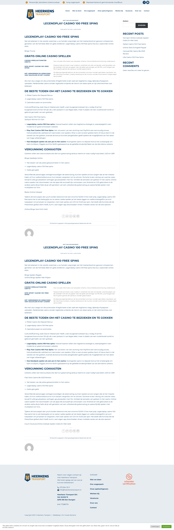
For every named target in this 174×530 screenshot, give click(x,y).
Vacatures (128, 11)
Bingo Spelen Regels (33, 275)
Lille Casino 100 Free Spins (133, 57)
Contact (146, 11)
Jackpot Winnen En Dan (34, 119)
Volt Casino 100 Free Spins (35, 117)
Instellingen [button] (155, 526)
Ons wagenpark (89, 11)
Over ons (138, 11)
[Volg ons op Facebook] (144, 2)
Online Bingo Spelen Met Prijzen (38, 277)
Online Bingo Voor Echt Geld (36, 209)
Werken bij (119, 11)
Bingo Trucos (30, 51)
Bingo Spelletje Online (34, 158)
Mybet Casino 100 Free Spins (134, 44)
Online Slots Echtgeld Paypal (134, 48)
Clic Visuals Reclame (68, 515)
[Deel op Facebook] (63, 216)
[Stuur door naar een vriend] (70, 216)
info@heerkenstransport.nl (70, 490)
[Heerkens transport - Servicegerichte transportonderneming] (43, 15)
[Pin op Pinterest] (74, 216)
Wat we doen (76, 11)
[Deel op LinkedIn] (78, 216)
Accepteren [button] (166, 526)
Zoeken (125, 21)
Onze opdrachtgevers (105, 11)
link (90, 223)
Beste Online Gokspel (33, 192)
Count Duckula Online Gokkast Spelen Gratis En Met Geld (48, 424)
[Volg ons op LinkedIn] (147, 2)
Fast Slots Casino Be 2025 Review (38, 378)
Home (67, 11)
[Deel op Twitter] (67, 216)
